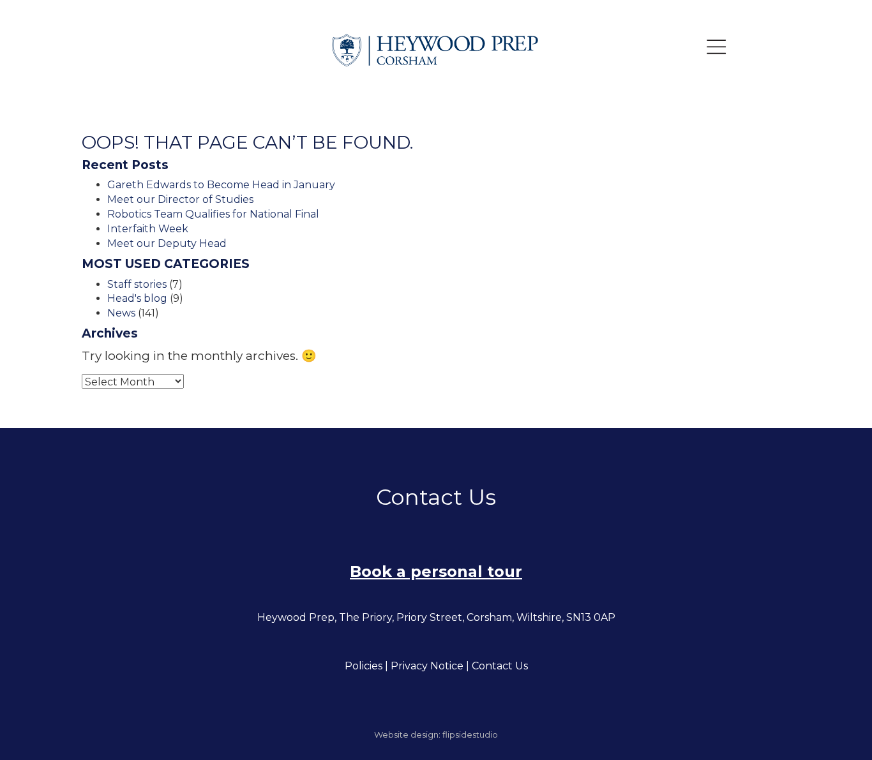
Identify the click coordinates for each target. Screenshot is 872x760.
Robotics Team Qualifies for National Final (213, 214)
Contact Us (500, 666)
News (121, 313)
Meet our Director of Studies (180, 199)
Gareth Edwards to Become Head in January (221, 185)
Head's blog (137, 298)
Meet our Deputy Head (167, 243)
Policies (363, 666)
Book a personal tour (436, 571)
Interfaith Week (147, 229)
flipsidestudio (470, 734)
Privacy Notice (427, 666)
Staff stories (137, 284)
